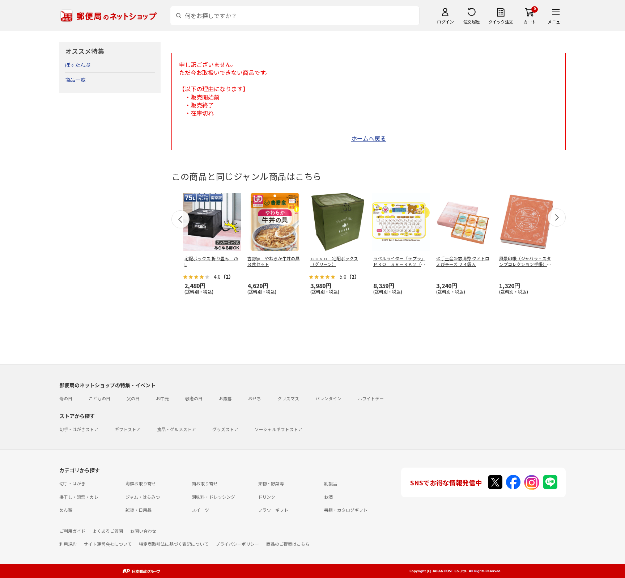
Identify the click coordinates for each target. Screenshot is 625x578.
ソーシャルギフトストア (278, 429)
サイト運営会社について (108, 544)
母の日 (65, 398)
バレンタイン (328, 398)
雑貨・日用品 (139, 510)
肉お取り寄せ (205, 483)
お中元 (162, 398)
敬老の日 (194, 398)
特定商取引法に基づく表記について (173, 544)
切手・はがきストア (78, 429)
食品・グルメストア (176, 429)
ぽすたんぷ (77, 64)
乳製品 (330, 483)
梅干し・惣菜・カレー (81, 497)
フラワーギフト (273, 510)
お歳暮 (225, 398)
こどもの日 (99, 398)
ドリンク (266, 497)
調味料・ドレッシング (213, 497)
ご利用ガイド (72, 531)
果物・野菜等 (271, 483)
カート (529, 21)
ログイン (445, 21)
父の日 (133, 398)
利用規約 (68, 544)
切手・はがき (72, 483)
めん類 (65, 510)
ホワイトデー (371, 398)
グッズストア (225, 429)
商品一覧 (75, 79)
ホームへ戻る (368, 138)
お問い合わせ (143, 531)
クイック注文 (500, 21)
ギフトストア (128, 429)
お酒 (328, 497)
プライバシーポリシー (237, 544)
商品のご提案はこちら (288, 544)
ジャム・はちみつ (143, 497)
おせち (254, 398)
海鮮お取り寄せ (141, 483)
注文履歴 (471, 21)
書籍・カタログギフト (345, 510)
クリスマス (288, 398)
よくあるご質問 (108, 531)
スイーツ (200, 510)
